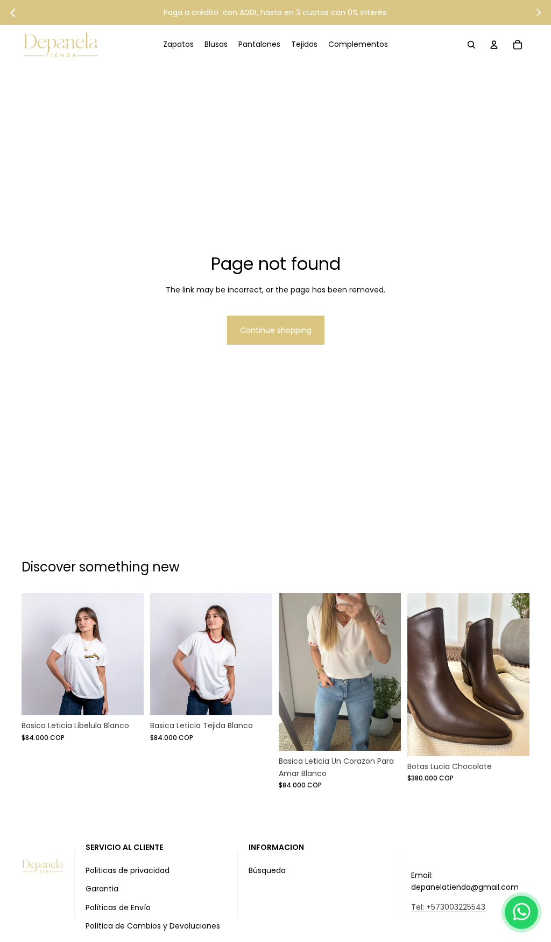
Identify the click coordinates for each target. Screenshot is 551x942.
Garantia (102, 888)
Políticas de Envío (118, 907)
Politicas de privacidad (127, 870)
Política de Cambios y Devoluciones (153, 925)
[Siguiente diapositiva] (264, 654)
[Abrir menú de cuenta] (494, 45)
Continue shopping (276, 330)
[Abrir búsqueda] (471, 45)
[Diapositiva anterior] (158, 654)
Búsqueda (267, 870)
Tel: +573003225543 (448, 907)
